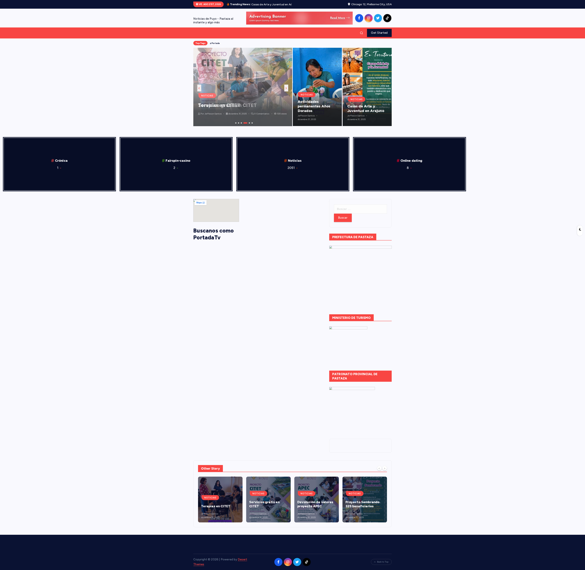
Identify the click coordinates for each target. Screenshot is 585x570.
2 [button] (238, 122)
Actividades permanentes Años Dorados (314, 106)
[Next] (384, 468)
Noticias (207, 95)
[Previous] (379, 468)
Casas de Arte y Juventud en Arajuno (365, 108)
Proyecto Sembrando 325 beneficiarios (362, 504)
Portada (216, 43)
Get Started (379, 32)
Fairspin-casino (178, 160)
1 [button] (235, 122)
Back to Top (382, 562)
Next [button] (286, 88)
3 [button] (241, 122)
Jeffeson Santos (213, 113)
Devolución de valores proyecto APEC (315, 504)
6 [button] (251, 122)
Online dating (411, 160)
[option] (242, 87)
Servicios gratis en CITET (227, 105)
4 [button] (243, 122)
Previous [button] (199, 88)
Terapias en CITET (215, 506)
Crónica (61, 160)
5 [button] (249, 122)
